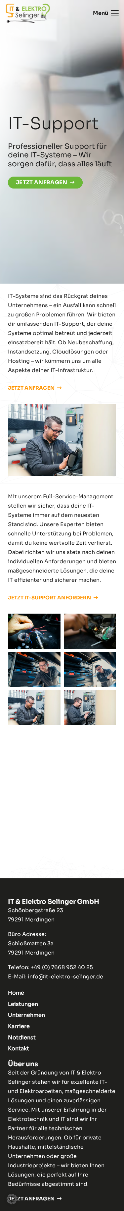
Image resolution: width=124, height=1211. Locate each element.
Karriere (19, 1026)
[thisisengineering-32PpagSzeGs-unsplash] (90, 631)
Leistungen (23, 1004)
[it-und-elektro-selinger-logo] (28, 13)
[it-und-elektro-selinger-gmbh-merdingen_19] (90, 669)
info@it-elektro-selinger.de (65, 976)
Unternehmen (26, 1015)
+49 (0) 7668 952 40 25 (62, 967)
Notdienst (22, 1037)
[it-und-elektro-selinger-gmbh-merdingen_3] (34, 707)
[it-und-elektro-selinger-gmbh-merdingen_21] (34, 669)
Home (16, 992)
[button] (106, 13)
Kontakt (18, 1048)
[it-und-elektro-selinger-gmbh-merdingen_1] (90, 707)
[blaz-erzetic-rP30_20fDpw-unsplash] (34, 631)
